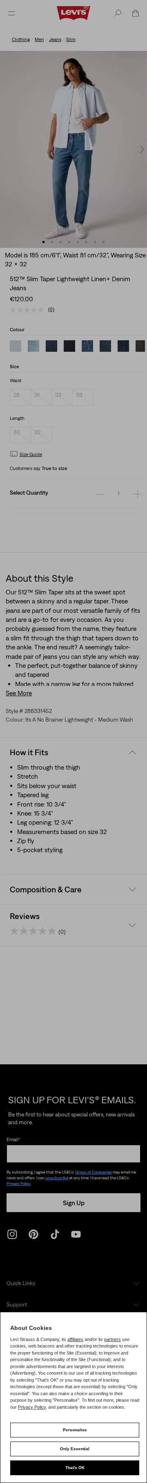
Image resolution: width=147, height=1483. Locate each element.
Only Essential (74, 1448)
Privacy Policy (32, 1407)
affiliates (75, 1339)
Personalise (75, 1430)
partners (112, 1339)
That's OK (75, 1467)
